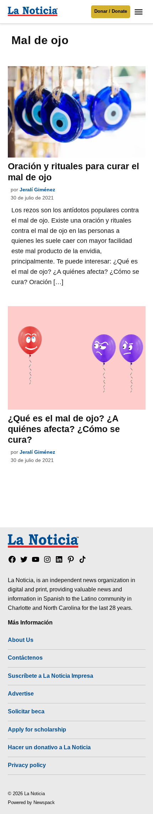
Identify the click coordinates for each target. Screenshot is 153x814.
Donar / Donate (110, 11)
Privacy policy (27, 765)
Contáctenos (25, 657)
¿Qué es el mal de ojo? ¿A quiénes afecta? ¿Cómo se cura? (64, 429)
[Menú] (139, 12)
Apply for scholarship (37, 729)
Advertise (21, 693)
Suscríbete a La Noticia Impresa (50, 675)
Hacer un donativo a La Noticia (49, 747)
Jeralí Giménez (37, 189)
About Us (20, 640)
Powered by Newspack (31, 802)
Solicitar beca (26, 711)
